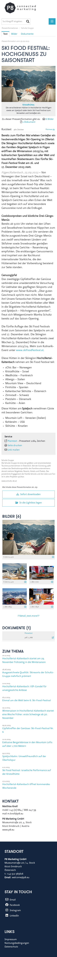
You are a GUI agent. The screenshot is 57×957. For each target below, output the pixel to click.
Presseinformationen (10, 28)
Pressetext (29, 633)
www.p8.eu (8, 830)
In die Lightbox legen (30, 503)
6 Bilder (50, 119)
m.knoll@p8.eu (15, 814)
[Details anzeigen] (53, 557)
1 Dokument (29, 122)
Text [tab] (5, 34)
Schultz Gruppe (27, 28)
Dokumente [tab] (27, 34)
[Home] (23, 7)
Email (12, 900)
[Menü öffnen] (52, 21)
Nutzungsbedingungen (17, 943)
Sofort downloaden (30, 494)
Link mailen (14, 450)
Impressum (11, 939)
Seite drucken (15, 445)
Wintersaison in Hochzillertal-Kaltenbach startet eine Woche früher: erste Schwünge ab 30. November (28, 714)
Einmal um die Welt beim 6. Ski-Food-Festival (26, 700)
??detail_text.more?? (28, 616)
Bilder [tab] (14, 34)
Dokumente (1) (16, 628)
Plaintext (49, 129)
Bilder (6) (11, 517)
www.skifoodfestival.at (29, 350)
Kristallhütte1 (28, 105)
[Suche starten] (27, 21)
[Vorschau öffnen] (28, 84)
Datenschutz (11, 947)
